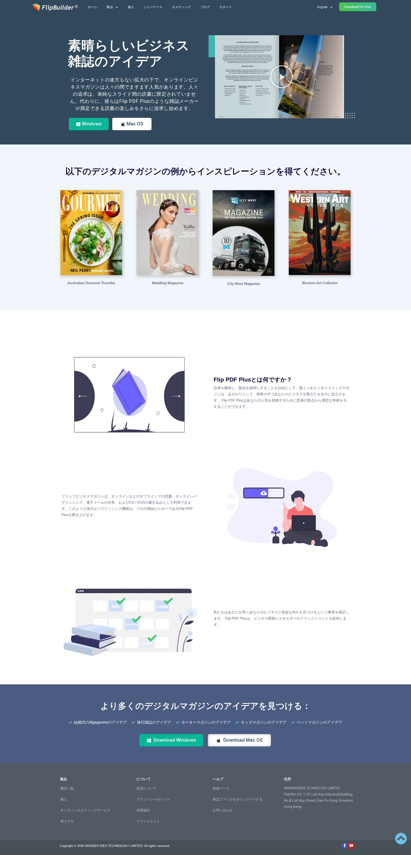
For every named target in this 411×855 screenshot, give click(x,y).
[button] (282, 77)
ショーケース (153, 7)
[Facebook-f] (345, 846)
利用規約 (143, 810)
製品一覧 (67, 788)
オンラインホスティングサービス (85, 810)
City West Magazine (243, 284)
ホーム (92, 7)
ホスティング (181, 7)
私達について (147, 788)
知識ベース (221, 788)
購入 (131, 7)
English (322, 7)
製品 (110, 7)
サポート (225, 7)
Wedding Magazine (167, 283)
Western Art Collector (320, 283)
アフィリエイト (148, 821)
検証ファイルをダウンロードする (238, 799)
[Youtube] (351, 846)
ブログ (205, 7)
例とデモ (67, 821)
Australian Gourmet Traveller (91, 283)
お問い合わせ (223, 810)
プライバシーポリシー (153, 799)
